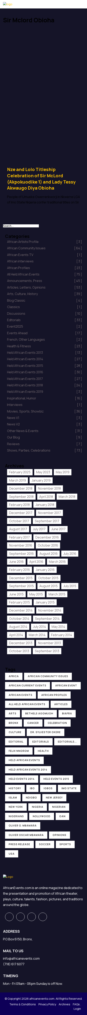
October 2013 (19, 651)
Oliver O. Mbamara (23, 825)
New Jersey (54, 797)
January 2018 (44, 504)
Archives (64, 1004)
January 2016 (45, 569)
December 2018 (20, 488)
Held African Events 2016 (44, 372)
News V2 (44, 424)
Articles (61, 704)
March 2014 (37, 635)
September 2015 (21, 586)
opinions (59, 835)
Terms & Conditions (22, 1004)
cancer (33, 723)
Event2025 (44, 326)
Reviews (44, 444)
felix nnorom (19, 751)
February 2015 (19, 602)
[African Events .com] (7, 4)
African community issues (48, 676)
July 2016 (69, 553)
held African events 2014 (28, 769)
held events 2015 (56, 779)
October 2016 (48, 545)
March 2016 (57, 561)
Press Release (19, 844)
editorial (16, 741)
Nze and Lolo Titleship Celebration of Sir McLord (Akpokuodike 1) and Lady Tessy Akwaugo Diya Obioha (41, 178)
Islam (13, 797)
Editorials (44, 320)
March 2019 (17, 480)
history (15, 788)
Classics (44, 307)
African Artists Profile (44, 241)
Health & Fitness (44, 346)
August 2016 (48, 553)
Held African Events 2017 (44, 378)
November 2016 (20, 545)
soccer (45, 844)
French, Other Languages (44, 339)
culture (15, 732)
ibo (32, 788)
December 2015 (21, 578)
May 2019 (62, 472)
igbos (48, 788)
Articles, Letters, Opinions (44, 287)
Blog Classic (44, 300)
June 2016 (16, 561)
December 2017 (20, 513)
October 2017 (19, 521)
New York (16, 807)
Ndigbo (31, 797)
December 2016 (47, 537)
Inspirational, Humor (44, 398)
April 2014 (16, 635)
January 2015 (45, 602)
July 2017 (39, 529)
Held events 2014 (22, 779)
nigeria (37, 807)
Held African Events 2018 (44, 385)
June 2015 (16, 594)
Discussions (44, 313)
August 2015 (48, 586)
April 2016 (36, 561)
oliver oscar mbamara (26, 835)
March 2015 (57, 594)
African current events (27, 685)
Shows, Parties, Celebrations (44, 450)
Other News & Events (44, 431)
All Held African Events (44, 274)
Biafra (67, 713)
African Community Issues (44, 248)
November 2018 (49, 488)
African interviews (44, 261)
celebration (57, 723)
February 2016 (19, 569)
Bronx (13, 723)
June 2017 (58, 529)
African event (66, 685)
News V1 (44, 418)
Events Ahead (44, 333)
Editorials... (67, 741)
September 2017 (47, 521)
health (43, 751)
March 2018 (67, 496)
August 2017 (18, 529)
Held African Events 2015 (44, 365)
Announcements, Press (44, 281)
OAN (62, 816)
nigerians (16, 816)
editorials (40, 741)
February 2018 (19, 504)
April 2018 (46, 496)
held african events (24, 760)
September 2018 (21, 496)
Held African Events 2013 (44, 352)
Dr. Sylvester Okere (45, 732)
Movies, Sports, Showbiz (44, 411)
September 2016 (21, 553)
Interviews (44, 404)
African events (20, 695)
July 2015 (69, 586)
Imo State (69, 788)
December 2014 (21, 610)
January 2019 (41, 480)
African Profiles (44, 268)
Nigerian (59, 807)
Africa (14, 676)
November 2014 (49, 610)
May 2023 (43, 472)
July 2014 (39, 626)
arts (12, 713)
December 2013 (20, 643)
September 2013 (47, 651)
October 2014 (19, 618)
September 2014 (47, 618)
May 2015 (36, 594)
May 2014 (58, 626)
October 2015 (48, 578)
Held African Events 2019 (44, 391)
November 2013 (49, 643)
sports (65, 844)
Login (77, 1009)
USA (12, 853)
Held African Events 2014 (44, 359)
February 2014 (61, 635)
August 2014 (18, 626)
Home (10, 27)
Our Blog (44, 437)
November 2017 (49, 513)
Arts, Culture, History (44, 294)
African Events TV (44, 255)
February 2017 (19, 537)
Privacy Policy (47, 1004)
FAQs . (77, 1004)
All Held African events (27, 704)
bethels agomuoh (39, 713)
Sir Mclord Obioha (17, 32)
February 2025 (20, 472)
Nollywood (41, 816)
